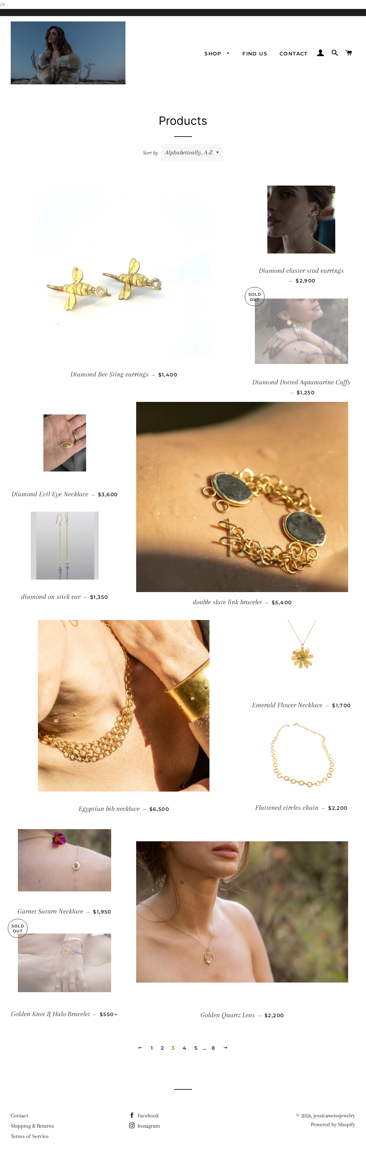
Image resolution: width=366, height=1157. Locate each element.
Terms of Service (30, 1136)
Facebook (147, 1115)
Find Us (254, 53)
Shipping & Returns (32, 1126)
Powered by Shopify (333, 1124)
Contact (294, 53)
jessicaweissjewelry (334, 1115)
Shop (213, 53)
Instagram (148, 1126)
